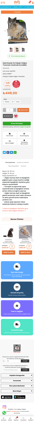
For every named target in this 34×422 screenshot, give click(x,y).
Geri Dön (18, 12)
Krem (18, 102)
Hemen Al (8, 116)
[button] (5, 31)
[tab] (10, 162)
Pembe (7, 102)
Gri (13, 102)
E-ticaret (14, 411)
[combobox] (4, 361)
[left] (2, 240)
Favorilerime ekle (16, 116)
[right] (32, 240)
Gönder (25, 361)
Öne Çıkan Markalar (17, 386)
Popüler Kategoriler (17, 375)
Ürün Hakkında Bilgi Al (18, 56)
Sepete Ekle (24, 110)
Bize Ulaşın (17, 391)
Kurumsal (17, 381)
